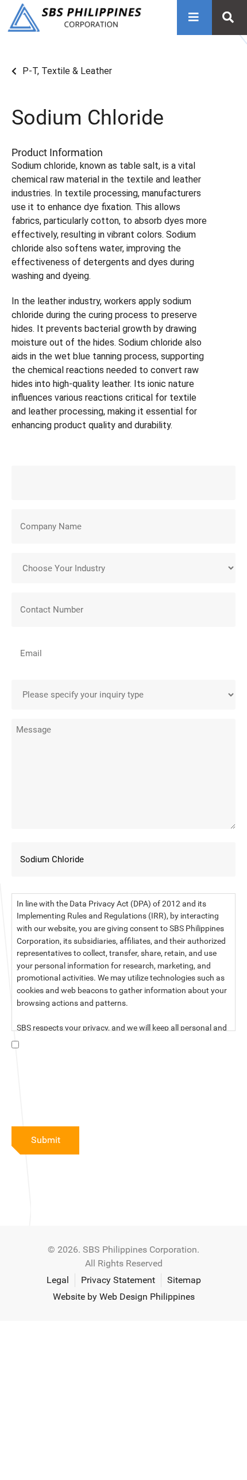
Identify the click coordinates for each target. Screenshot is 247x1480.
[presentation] (98, 1091)
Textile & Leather (76, 70)
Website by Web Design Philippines (124, 1296)
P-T (29, 70)
